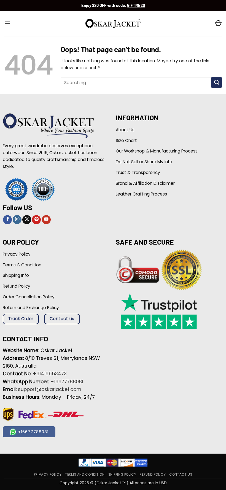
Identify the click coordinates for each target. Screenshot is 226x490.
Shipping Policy (122, 474)
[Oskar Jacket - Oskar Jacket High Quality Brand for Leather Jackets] (113, 24)
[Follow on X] (26, 219)
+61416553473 (50, 373)
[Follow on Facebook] (7, 219)
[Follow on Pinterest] (36, 219)
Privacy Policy (47, 474)
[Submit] (216, 82)
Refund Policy (153, 474)
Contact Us (180, 474)
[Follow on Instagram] (17, 219)
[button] (7, 23)
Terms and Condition (84, 474)
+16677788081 (66, 381)
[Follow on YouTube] (46, 219)
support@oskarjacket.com (49, 389)
